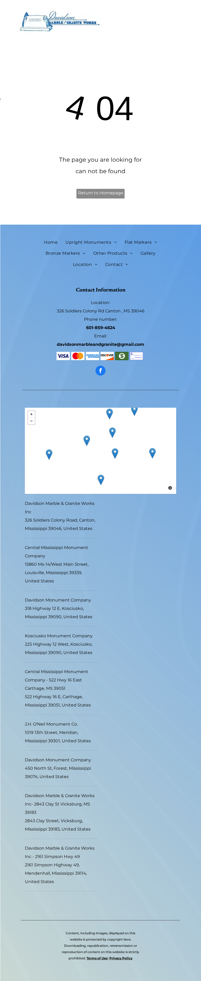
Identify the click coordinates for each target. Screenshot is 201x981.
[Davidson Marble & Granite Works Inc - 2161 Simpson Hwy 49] (101, 480)
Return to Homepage (100, 192)
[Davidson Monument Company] (115, 453)
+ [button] (31, 414)
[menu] (11, 30)
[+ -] (100, 451)
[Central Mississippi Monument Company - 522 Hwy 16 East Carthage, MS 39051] (112, 432)
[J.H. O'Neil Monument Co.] (152, 453)
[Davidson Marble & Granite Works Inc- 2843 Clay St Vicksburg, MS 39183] (49, 454)
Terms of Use (97, 958)
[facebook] (100, 371)
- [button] (31, 421)
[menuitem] (51, 242)
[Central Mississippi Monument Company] (134, 410)
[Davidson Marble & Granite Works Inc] (86, 440)
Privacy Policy (120, 958)
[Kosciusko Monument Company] (109, 414)
